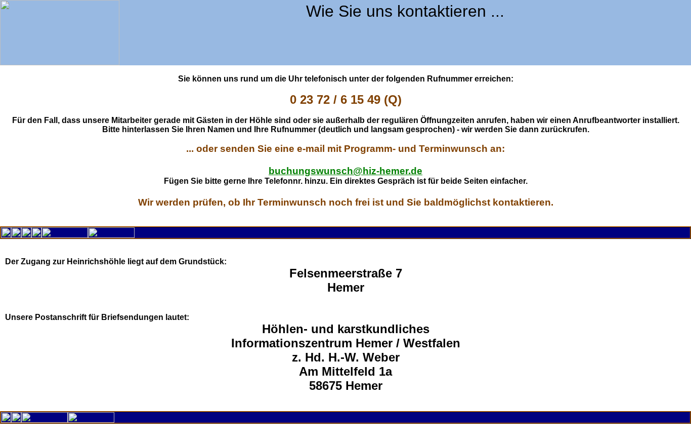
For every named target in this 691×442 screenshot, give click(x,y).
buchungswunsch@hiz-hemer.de (345, 171)
